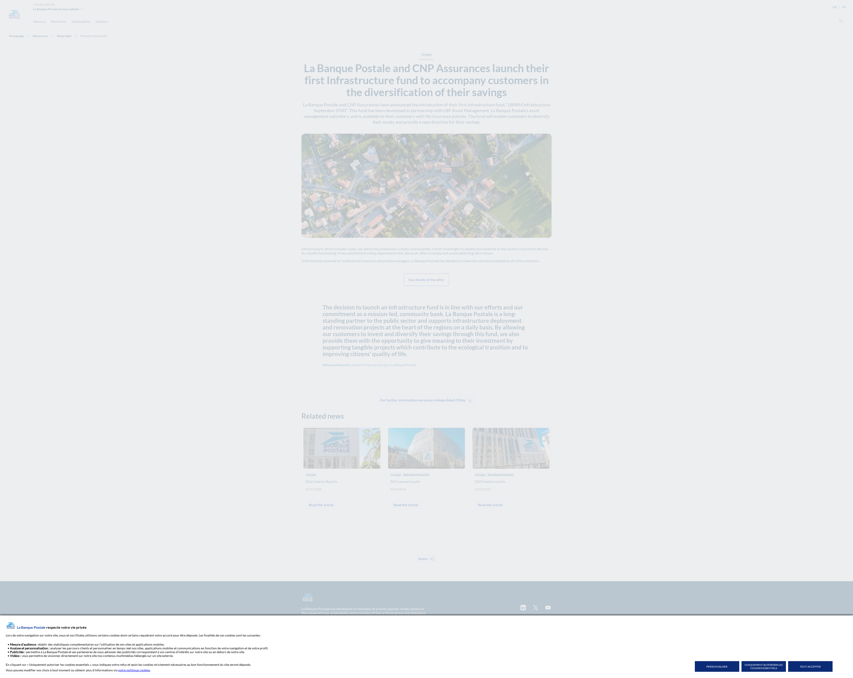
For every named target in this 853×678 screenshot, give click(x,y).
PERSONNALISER (716, 666)
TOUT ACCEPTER (810, 666)
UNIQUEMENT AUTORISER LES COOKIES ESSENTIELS (764, 666)
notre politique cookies (134, 670)
